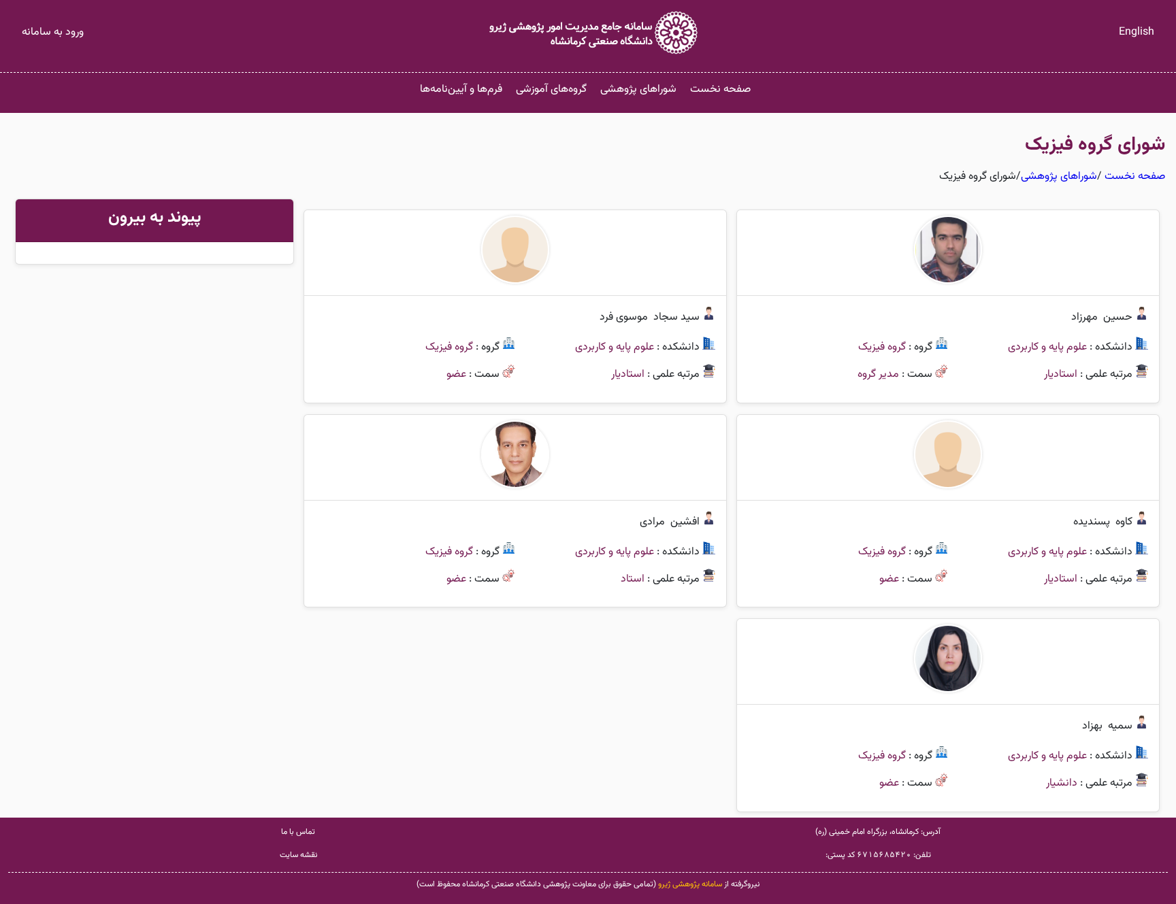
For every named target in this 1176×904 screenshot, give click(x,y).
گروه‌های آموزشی (551, 89)
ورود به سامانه (53, 32)
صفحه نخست (720, 89)
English (1136, 32)
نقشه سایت (298, 855)
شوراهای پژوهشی (638, 89)
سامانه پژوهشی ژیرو (690, 884)
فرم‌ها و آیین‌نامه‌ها (461, 89)
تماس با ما (298, 832)
